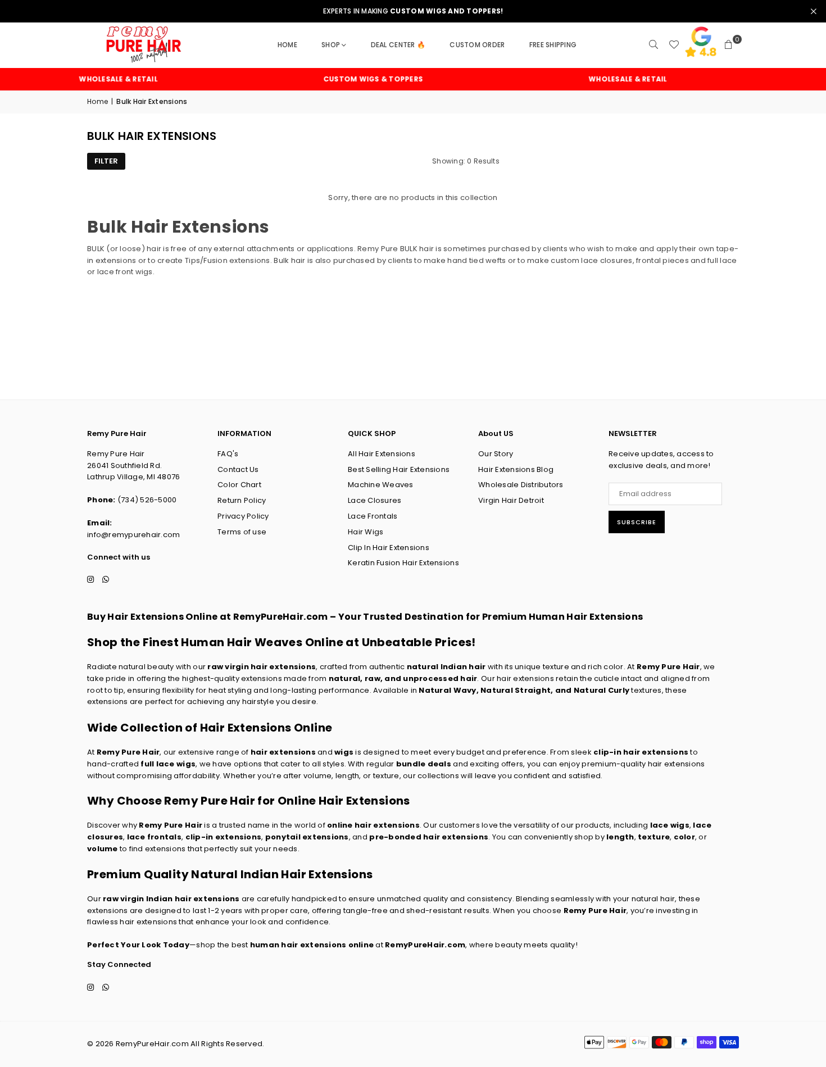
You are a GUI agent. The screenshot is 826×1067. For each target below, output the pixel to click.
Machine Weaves (381, 484)
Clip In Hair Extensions (388, 547)
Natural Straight (515, 690)
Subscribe (636, 521)
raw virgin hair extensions (261, 666)
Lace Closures (374, 500)
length (620, 837)
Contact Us (238, 469)
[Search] (653, 45)
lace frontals (154, 837)
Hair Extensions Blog (515, 469)
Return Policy (241, 500)
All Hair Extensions (381, 453)
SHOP (330, 44)
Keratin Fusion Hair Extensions (403, 562)
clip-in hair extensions (640, 752)
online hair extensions (373, 825)
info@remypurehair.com (133, 534)
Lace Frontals (372, 516)
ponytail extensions (307, 837)
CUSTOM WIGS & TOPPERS (359, 79)
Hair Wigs (365, 531)
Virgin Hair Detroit (511, 500)
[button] (729, 45)
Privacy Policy (243, 516)
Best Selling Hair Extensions (399, 469)
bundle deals (423, 764)
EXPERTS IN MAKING (413, 11)
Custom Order (477, 44)
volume (102, 848)
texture (654, 837)
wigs (343, 752)
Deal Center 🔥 (398, 44)
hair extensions (283, 752)
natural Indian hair (446, 666)
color (684, 837)
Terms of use (241, 531)
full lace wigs (168, 764)
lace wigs (669, 825)
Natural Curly (601, 690)
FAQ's (227, 453)
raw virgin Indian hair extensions (171, 898)
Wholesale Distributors (521, 484)
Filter (106, 161)
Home (287, 44)
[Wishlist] (674, 45)
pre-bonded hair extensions (428, 837)
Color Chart (239, 484)
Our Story (495, 453)
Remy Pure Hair (668, 666)
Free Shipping (553, 44)
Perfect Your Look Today (138, 944)
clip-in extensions (223, 837)
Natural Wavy (447, 690)
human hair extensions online (312, 944)
